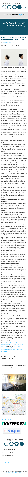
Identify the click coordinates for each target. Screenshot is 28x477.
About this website (10, 472)
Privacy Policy (18, 472)
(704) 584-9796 (5, 460)
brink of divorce (17, 346)
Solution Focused (12, 344)
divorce (15, 347)
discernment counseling (7, 347)
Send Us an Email (6, 462)
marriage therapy (11, 349)
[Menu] (25, 6)
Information (18, 342)
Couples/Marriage (10, 342)
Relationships (4, 344)
